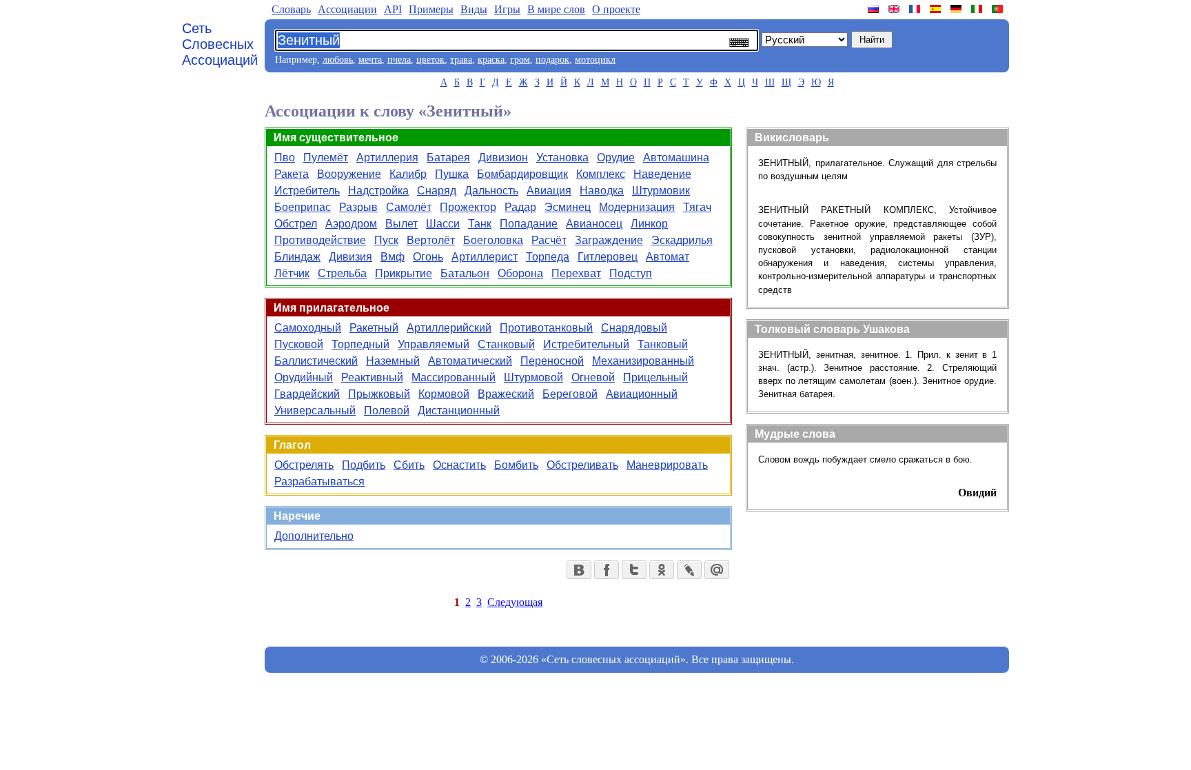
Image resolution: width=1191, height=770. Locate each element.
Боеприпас (302, 207)
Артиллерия (387, 157)
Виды (473, 9)
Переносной (552, 361)
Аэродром (351, 224)
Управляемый (433, 344)
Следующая (514, 602)
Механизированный (643, 361)
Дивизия (350, 257)
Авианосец (594, 224)
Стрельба (342, 273)
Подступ (630, 273)
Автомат (667, 257)
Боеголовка (493, 240)
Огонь (428, 257)
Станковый (506, 344)
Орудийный (303, 377)
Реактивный (372, 377)
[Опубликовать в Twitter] (634, 569)
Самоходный (307, 328)
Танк (479, 224)
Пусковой (298, 344)
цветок (430, 59)
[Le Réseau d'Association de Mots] (916, 9)
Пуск (386, 240)
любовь (338, 59)
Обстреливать (582, 465)
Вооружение (349, 174)
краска (491, 59)
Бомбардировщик (522, 174)
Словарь (291, 9)
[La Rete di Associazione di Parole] (978, 9)
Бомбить (516, 465)
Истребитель (307, 190)
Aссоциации (347, 9)
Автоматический (470, 361)
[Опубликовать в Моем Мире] (716, 569)
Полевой (386, 410)
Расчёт (549, 240)
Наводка (602, 190)
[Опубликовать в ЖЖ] (689, 569)
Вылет (401, 224)
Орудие (616, 157)
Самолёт (408, 207)
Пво (284, 157)
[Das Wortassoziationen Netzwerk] (957, 9)
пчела (399, 59)
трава (461, 59)
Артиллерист (484, 257)
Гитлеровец (608, 257)
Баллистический (316, 361)
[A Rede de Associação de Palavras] (999, 9)
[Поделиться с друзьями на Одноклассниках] (661, 569)
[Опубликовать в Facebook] (606, 569)
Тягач (697, 207)
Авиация (549, 190)
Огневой (593, 377)
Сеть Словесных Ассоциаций (220, 44)
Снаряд (436, 190)
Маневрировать (667, 465)
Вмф (392, 257)
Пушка (452, 174)
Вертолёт (431, 240)
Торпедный (360, 344)
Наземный (393, 361)
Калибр (408, 174)
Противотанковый (546, 328)
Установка (562, 157)
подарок (552, 59)
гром (520, 59)
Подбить (363, 465)
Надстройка (378, 190)
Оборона (520, 273)
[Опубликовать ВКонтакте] (579, 569)
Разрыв (358, 207)
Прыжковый (379, 394)
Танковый (663, 344)
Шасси (443, 224)
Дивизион (503, 157)
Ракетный (373, 328)
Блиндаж (297, 257)
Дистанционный (459, 410)
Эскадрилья (682, 240)
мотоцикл (595, 59)
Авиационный (642, 394)
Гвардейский (307, 394)
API (393, 9)
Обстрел (295, 224)
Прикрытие (403, 273)
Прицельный (655, 377)
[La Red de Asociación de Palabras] (937, 9)
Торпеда (547, 257)
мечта (370, 59)
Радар (520, 207)
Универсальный (315, 410)
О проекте (616, 9)
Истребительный (586, 344)
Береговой (570, 394)
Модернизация (637, 207)
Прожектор (468, 207)
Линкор (649, 224)
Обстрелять (304, 465)
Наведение (662, 174)
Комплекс (600, 174)
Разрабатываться (319, 481)
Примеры (431, 9)
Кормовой (443, 394)
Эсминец (567, 207)
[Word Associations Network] (895, 9)
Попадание (529, 224)
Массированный (453, 377)
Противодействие (320, 240)
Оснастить (459, 465)
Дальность (491, 190)
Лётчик (291, 273)
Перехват (576, 273)
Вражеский (506, 394)
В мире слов (556, 9)
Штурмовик (661, 190)
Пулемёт (325, 157)
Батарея (448, 157)
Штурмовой (533, 377)
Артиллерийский (449, 328)
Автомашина (676, 157)
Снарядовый (634, 328)
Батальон (464, 273)
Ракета (291, 174)
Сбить (409, 465)
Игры (507, 9)
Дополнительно (314, 536)
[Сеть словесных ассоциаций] (875, 9)
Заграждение (609, 240)
